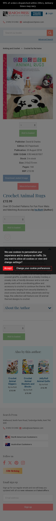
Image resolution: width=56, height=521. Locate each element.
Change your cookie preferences (33, 268)
